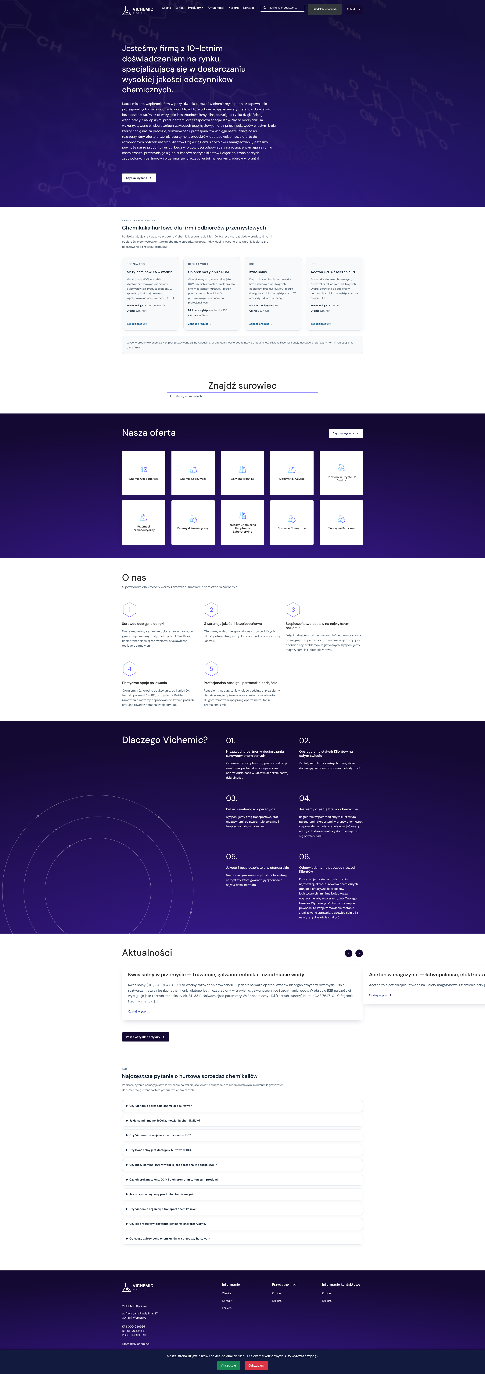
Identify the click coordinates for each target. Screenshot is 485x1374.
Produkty (194, 8)
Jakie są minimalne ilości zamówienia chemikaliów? (164, 1120)
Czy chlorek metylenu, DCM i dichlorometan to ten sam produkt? (174, 1179)
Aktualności (216, 8)
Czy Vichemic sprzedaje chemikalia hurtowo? (160, 1106)
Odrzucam (256, 1365)
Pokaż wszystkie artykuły (143, 1037)
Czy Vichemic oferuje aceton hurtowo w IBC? (160, 1135)
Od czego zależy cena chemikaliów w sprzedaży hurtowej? (169, 1238)
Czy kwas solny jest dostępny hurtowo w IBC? (160, 1150)
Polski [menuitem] (351, 9)
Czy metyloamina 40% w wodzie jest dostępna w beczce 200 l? (173, 1165)
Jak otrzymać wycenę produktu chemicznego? (161, 1194)
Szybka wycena (325, 9)
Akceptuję (228, 1365)
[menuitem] (354, 9)
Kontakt (248, 8)
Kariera (234, 8)
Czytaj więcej (137, 1011)
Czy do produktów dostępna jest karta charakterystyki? (168, 1224)
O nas (180, 8)
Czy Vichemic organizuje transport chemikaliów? (162, 1209)
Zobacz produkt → (138, 323)
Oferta (166, 8)
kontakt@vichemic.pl (136, 1344)
